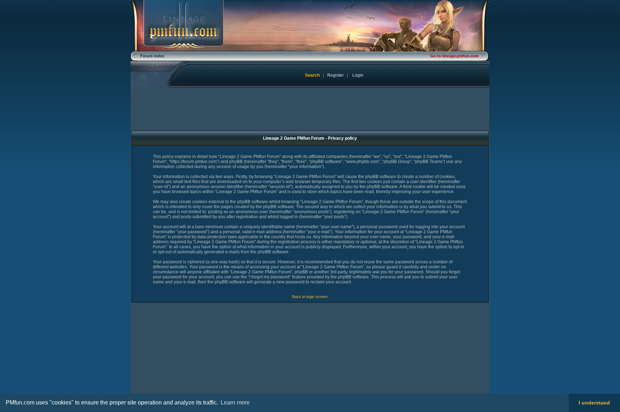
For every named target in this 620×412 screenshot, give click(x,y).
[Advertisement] (190, 353)
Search (312, 75)
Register (335, 75)
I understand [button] (594, 403)
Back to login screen (310, 296)
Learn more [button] (235, 402)
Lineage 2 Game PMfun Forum (310, 26)
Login (157, 66)
